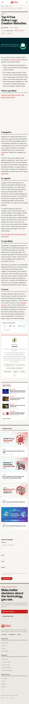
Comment (3, 542)
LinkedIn (23, 371)
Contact (4, 648)
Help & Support (5, 651)
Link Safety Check (6, 662)
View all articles (14, 418)
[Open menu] (2, 2)
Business (4, 686)
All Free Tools (5, 659)
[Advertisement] (14, 114)
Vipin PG (6, 27)
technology (4, 152)
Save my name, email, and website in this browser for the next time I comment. (14, 574)
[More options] (26, 2)
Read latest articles (8, 611)
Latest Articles (5, 642)
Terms (7, 697)
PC (26, 285)
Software (4, 684)
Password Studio (6, 664)
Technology (4, 678)
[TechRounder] (14, 2)
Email (3, 561)
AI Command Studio (6, 667)
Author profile (7, 371)
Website (16, 371)
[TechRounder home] (6, 626)
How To (3, 681)
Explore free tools (7, 616)
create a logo (15, 59)
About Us (4, 645)
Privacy (2, 697)
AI (2, 689)
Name (3, 555)
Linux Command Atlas (7, 670)
